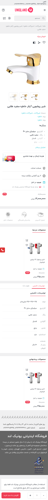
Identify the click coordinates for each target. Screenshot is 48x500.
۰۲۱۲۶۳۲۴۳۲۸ (20, 428)
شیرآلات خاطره (29, 26)
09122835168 (41, 4)
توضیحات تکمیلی (39, 286)
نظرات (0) (26, 286)
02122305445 (30, 4)
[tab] (39, 286)
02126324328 (19, 4)
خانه (44, 26)
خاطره (40, 116)
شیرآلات (38, 26)
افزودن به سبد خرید (11, 495)
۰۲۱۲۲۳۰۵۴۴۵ (8, 428)
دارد (35, 334)
